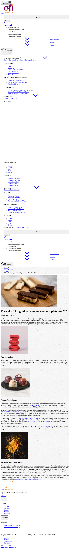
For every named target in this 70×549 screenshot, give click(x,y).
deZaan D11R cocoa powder (40, 405)
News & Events (8, 269)
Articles (6, 271)
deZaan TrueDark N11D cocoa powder (39, 421)
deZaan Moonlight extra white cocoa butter (29, 418)
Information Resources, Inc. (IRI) (13, 412)
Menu (7, 21)
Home (6, 268)
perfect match (19, 479)
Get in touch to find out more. (32, 479)
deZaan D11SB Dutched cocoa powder (42, 426)
